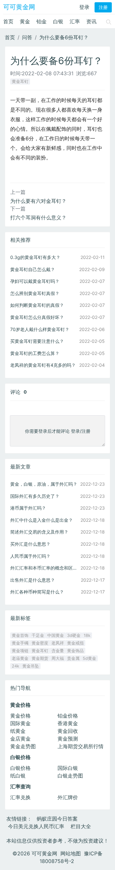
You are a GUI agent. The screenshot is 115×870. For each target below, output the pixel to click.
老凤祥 (57, 643)
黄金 (25, 21)
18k (87, 635)
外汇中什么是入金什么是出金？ (41, 520)
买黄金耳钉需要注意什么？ (37, 341)
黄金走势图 (23, 746)
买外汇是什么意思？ (30, 544)
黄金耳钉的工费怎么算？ (34, 353)
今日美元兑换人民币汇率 (36, 826)
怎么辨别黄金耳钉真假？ (34, 293)
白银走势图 (70, 775)
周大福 (57, 658)
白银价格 (20, 768)
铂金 (41, 21)
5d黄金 (89, 658)
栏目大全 (81, 826)
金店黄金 (20, 738)
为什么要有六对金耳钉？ (38, 201)
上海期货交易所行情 (80, 746)
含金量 (57, 650)
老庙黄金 (20, 658)
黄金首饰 (20, 635)
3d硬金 (73, 635)
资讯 (91, 21)
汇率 (75, 21)
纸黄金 (18, 731)
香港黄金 (67, 723)
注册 (103, 7)
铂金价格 (67, 715)
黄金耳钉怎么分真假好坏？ (37, 317)
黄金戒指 (75, 643)
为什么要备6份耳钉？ (63, 37)
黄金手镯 (20, 643)
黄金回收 (67, 731)
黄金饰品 (75, 650)
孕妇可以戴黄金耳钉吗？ (34, 281)
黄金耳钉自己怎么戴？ (32, 269)
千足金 (38, 635)
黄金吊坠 (30, 666)
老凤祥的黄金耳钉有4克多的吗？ (43, 365)
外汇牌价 (67, 797)
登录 (84, 7)
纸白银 (18, 775)
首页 (8, 21)
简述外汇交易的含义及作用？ (39, 532)
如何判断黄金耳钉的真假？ (37, 305)
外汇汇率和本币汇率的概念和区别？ (44, 568)
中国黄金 (55, 635)
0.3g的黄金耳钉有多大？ (35, 257)
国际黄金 (20, 723)
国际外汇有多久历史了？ (34, 496)
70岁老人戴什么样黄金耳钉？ (39, 329)
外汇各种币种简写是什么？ (37, 591)
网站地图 (70, 853)
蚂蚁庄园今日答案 (57, 818)
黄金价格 (20, 715)
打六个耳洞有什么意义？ (38, 217)
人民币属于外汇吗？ (30, 556)
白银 (58, 21)
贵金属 (73, 658)
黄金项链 (20, 650)
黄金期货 (40, 658)
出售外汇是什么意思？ (32, 580)
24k (15, 666)
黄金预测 (67, 738)
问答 (27, 37)
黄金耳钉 (20, 81)
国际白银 (67, 768)
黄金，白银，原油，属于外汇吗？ (43, 484)
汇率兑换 (20, 797)
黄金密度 (40, 643)
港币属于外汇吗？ (28, 508)
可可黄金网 (19, 7)
